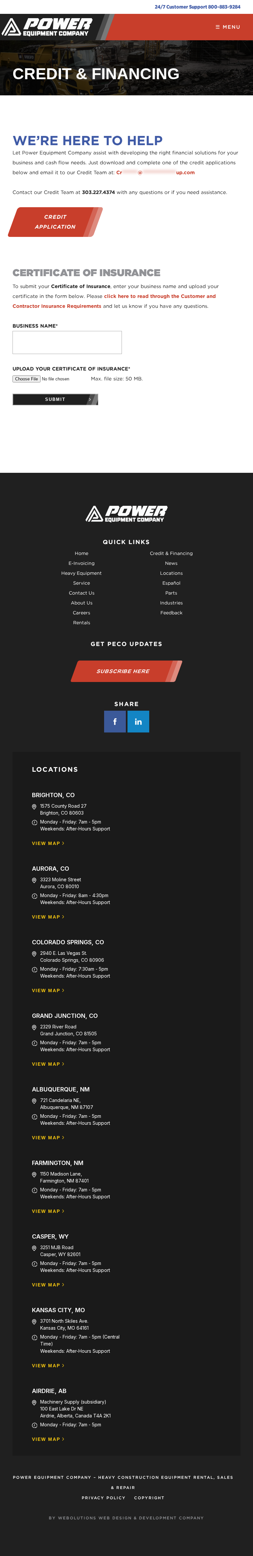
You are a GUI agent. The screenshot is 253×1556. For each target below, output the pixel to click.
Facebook (115, 721)
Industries (171, 602)
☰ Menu (227, 27)
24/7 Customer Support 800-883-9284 (197, 7)
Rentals (81, 622)
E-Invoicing (82, 563)
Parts (171, 593)
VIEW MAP (46, 843)
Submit (55, 399)
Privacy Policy (104, 1497)
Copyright (149, 1497)
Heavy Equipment (81, 573)
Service (81, 583)
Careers (81, 612)
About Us (82, 602)
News (171, 563)
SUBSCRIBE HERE (123, 671)
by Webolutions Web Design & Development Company (126, 1517)
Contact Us (82, 593)
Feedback (171, 612)
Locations (171, 573)
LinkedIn (138, 721)
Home (81, 553)
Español (171, 583)
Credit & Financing (171, 553)
